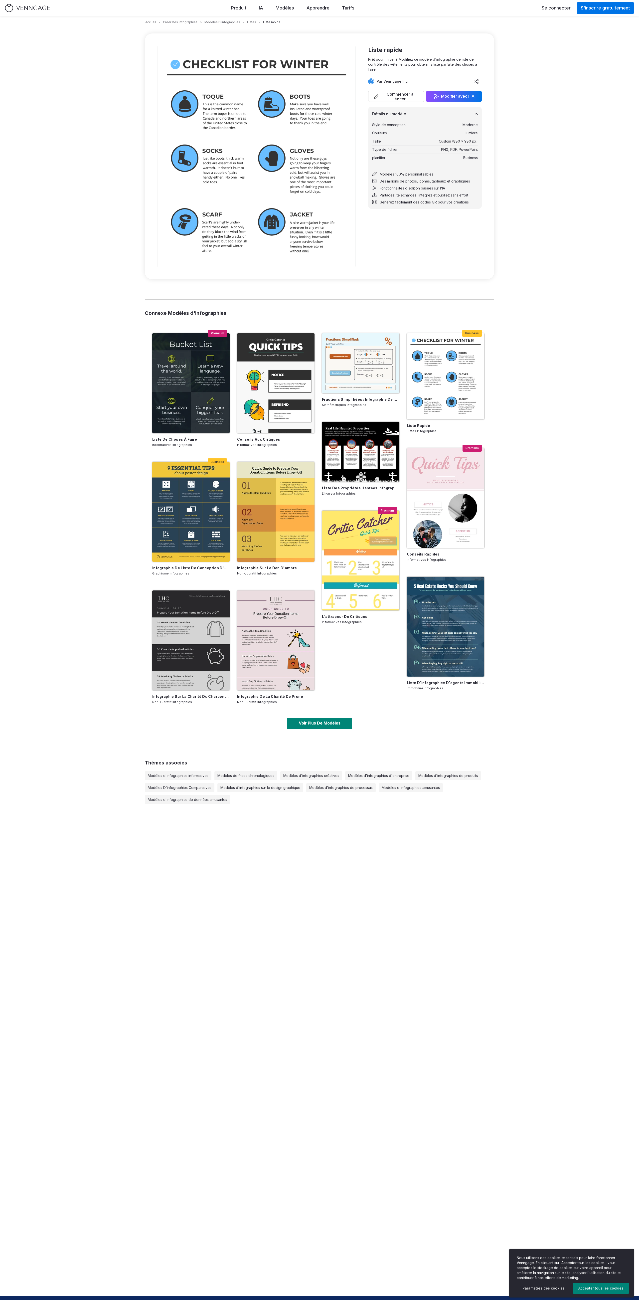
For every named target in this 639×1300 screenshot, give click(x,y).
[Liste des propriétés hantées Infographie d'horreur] (360, 452)
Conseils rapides (423, 554)
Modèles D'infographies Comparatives (179, 787)
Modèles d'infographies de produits (448, 775)
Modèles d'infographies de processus (341, 787)
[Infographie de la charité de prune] (276, 640)
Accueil (150, 22)
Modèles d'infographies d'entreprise (378, 775)
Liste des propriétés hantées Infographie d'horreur (360, 488)
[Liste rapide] (445, 376)
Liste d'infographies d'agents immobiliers (445, 683)
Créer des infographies (180, 22)
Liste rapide (418, 425)
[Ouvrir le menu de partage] (476, 81)
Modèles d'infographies (222, 22)
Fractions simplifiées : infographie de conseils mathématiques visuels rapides (360, 399)
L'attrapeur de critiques (344, 616)
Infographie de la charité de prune (270, 696)
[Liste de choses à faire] (191, 383)
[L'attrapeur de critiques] (360, 560)
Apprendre (318, 7)
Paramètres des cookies (543, 1288)
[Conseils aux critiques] (276, 383)
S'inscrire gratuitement (605, 7)
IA (261, 7)
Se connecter (556, 7)
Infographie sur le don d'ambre (267, 568)
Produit (238, 7)
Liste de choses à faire (174, 439)
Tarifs (348, 7)
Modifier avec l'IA (458, 96)
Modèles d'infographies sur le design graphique (260, 787)
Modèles (285, 7)
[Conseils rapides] (445, 498)
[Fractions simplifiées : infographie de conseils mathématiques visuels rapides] (360, 363)
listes (251, 22)
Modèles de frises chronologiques (245, 775)
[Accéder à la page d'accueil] (27, 8)
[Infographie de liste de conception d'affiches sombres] (191, 512)
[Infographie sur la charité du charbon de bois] (191, 640)
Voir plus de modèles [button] (319, 723)
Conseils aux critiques (258, 439)
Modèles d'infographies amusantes (411, 787)
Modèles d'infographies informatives (178, 775)
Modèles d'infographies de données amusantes (187, 799)
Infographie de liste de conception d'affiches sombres (191, 568)
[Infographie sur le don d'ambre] (276, 512)
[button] (396, 96)
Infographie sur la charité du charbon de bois (191, 696)
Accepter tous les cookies (601, 1288)
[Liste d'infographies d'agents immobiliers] (445, 627)
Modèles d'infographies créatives (311, 775)
